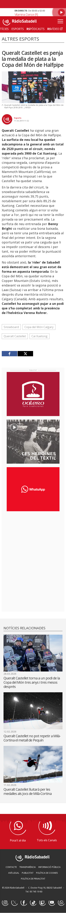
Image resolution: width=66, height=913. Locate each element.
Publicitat (27, 872)
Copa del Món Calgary (39, 327)
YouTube (51, 902)
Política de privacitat (33, 878)
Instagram (5, 902)
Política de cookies (47, 872)
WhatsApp (61, 902)
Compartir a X (25, 353)
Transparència (27, 867)
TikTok (33, 902)
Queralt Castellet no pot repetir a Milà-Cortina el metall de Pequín (32, 738)
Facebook (23, 902)
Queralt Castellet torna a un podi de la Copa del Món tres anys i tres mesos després (32, 682)
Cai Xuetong (40, 336)
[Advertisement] (33, 537)
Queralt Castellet (15, 336)
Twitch (42, 902)
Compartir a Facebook (9, 353)
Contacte (11, 867)
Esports (17, 118)
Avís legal (13, 872)
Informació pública (49, 867)
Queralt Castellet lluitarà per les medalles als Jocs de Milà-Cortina (28, 791)
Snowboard (11, 327)
